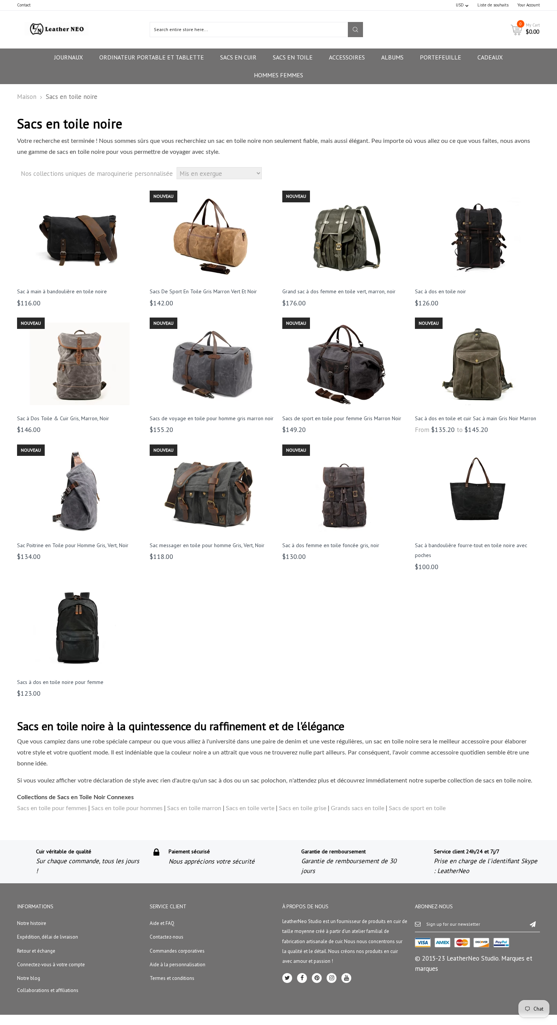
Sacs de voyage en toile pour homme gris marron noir (212, 418)
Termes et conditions (172, 978)
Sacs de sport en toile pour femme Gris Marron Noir (341, 418)
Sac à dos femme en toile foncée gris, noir (330, 545)
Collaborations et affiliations (47, 990)
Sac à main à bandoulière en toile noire (62, 291)
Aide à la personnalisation (177, 964)
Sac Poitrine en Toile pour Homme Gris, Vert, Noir (72, 545)
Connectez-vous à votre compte (51, 964)
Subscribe (533, 924)
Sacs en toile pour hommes (127, 808)
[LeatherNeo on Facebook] (302, 978)
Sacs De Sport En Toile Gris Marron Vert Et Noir (203, 291)
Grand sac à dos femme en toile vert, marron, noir (339, 291)
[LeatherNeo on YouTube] (346, 978)
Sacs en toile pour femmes (52, 808)
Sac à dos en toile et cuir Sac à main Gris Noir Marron (475, 418)
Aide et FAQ (162, 923)
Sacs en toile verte (250, 808)
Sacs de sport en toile (417, 808)
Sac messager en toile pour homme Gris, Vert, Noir (207, 545)
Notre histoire (31, 923)
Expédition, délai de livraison (47, 937)
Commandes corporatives (177, 951)
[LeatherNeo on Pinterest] (317, 978)
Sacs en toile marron (194, 808)
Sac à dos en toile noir (440, 291)
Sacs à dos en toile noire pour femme (60, 682)
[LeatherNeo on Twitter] (287, 978)
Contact (24, 5)
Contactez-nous (166, 937)
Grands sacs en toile (357, 808)
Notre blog (28, 978)
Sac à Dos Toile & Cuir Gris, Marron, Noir (63, 418)
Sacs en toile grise (302, 808)
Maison (26, 96)
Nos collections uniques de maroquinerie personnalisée (97, 173)
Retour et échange (36, 951)
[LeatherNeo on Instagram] (331, 978)
